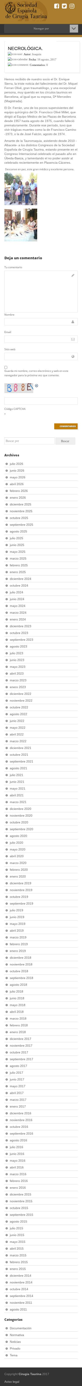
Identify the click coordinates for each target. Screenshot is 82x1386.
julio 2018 (16, 991)
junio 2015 (17, 1235)
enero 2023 (18, 687)
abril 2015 (17, 1248)
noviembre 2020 (21, 815)
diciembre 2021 (20, 748)
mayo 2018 (17, 1005)
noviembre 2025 (21, 511)
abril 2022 (17, 734)
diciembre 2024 (20, 579)
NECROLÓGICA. (25, 48)
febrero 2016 (19, 1181)
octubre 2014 (19, 1289)
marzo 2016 (18, 1174)
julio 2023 (16, 653)
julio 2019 (16, 910)
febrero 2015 (19, 1262)
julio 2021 (16, 775)
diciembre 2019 (20, 883)
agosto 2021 (18, 768)
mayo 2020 (17, 849)
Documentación (20, 1328)
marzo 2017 (18, 1099)
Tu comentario (13, 267)
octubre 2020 (19, 822)
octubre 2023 (19, 633)
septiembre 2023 (21, 639)
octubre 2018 (19, 971)
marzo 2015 (18, 1255)
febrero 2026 (19, 491)
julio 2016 (16, 1147)
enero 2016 (18, 1187)
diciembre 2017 (20, 1039)
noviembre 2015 (21, 1201)
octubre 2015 (19, 1208)
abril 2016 (17, 1167)
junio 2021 (17, 781)
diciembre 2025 (20, 504)
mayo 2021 (17, 788)
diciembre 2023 (20, 626)
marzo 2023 (18, 680)
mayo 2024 (17, 606)
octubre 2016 (19, 1126)
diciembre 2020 (20, 809)
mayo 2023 (17, 666)
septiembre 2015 (21, 1214)
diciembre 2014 (20, 1275)
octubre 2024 (19, 585)
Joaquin (36, 54)
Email (7, 332)
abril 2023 (17, 673)
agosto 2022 (18, 714)
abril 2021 (17, 795)
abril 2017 (17, 1093)
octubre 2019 (19, 896)
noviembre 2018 (21, 964)
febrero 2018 (19, 1025)
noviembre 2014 (21, 1282)
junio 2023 (17, 660)
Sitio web (9, 349)
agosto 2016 (18, 1140)
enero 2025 (18, 572)
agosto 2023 (18, 646)
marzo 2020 (18, 863)
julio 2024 (16, 592)
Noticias (15, 1341)
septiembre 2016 (21, 1133)
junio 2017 (17, 1079)
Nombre (9, 314)
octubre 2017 (19, 1052)
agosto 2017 (18, 1066)
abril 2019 (17, 930)
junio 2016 (17, 1154)
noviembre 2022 (21, 700)
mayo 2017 (17, 1086)
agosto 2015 (18, 1221)
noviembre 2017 (21, 1045)
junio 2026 (17, 470)
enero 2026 (18, 497)
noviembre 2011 (21, 1302)
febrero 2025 (19, 565)
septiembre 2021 (21, 761)
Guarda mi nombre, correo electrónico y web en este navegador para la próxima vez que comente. (36, 373)
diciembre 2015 (20, 1194)
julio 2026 (16, 463)
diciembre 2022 (20, 694)
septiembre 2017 (21, 1059)
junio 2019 (17, 917)
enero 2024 (18, 619)
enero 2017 (18, 1106)
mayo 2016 (17, 1160)
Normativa (17, 1335)
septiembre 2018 (21, 978)
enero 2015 (18, 1269)
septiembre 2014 (21, 1296)
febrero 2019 (19, 944)
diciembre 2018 (20, 957)
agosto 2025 (18, 531)
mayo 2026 (17, 477)
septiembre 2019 (21, 903)
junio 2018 (17, 998)
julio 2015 (16, 1228)
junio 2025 (17, 545)
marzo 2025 (18, 558)
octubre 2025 (19, 518)
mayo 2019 (17, 924)
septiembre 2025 (21, 524)
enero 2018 (18, 1032)
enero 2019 (18, 951)
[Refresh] (36, 385)
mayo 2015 (17, 1241)
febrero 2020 (19, 869)
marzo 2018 (18, 1018)
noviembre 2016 (21, 1120)
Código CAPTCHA (15, 409)
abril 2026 (17, 484)
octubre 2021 (19, 754)
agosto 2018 (18, 984)
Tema (13, 1355)
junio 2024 (17, 599)
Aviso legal (11, 1381)
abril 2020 (17, 856)
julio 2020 (16, 842)
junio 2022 (17, 721)
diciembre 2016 (20, 1113)
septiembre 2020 (21, 829)
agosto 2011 (18, 1309)
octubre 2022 (19, 707)
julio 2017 (16, 1072)
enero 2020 (18, 876)
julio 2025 (16, 538)
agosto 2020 (18, 836)
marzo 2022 (18, 741)
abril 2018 (17, 1011)
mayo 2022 (17, 727)
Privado (15, 1348)
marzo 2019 (18, 937)
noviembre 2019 (21, 890)
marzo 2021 (18, 802)
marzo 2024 (18, 612)
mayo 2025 (17, 551)
